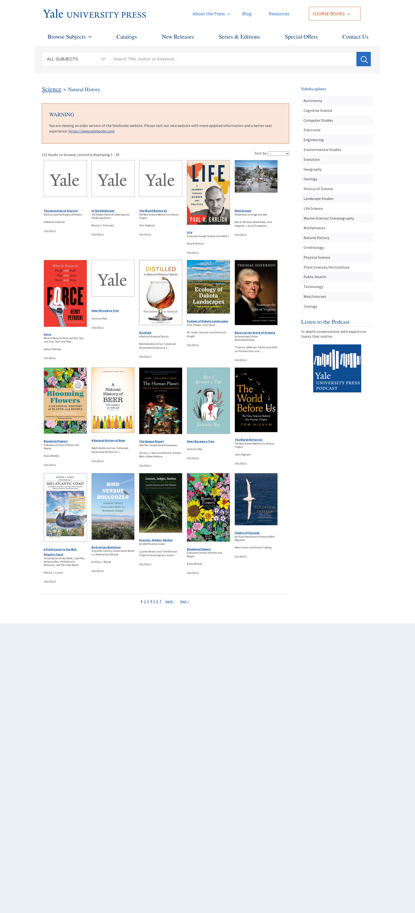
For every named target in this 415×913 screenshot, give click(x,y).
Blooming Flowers (56, 441)
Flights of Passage (247, 533)
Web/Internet (315, 296)
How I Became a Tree (105, 310)
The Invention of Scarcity (61, 210)
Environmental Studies (322, 149)
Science (51, 89)
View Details (50, 230)
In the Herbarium (103, 210)
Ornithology (314, 247)
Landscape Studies (319, 198)
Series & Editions (239, 36)
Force (47, 334)
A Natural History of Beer (108, 440)
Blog (247, 14)
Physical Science (317, 257)
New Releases (178, 36)
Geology (310, 178)
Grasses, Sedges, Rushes (156, 540)
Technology (313, 286)
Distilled (145, 332)
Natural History (316, 237)
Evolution (312, 159)
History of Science (318, 188)
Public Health (315, 276)
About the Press (209, 14)
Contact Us (355, 36)
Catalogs (126, 36)
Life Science (313, 208)
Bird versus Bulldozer (106, 547)
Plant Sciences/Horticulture (327, 267)
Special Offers (301, 36)
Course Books (329, 14)
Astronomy (313, 100)
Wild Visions (243, 210)
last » (184, 601)
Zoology (310, 306)
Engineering (314, 139)
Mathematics (314, 227)
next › (169, 601)
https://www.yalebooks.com (91, 131)
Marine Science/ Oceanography (329, 218)
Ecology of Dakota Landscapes (207, 321)
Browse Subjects (67, 36)
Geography (313, 169)
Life (189, 232)
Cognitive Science (318, 110)
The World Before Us (153, 210)
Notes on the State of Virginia (255, 332)
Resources (279, 14)
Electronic (312, 129)
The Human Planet (151, 441)
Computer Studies (318, 120)
